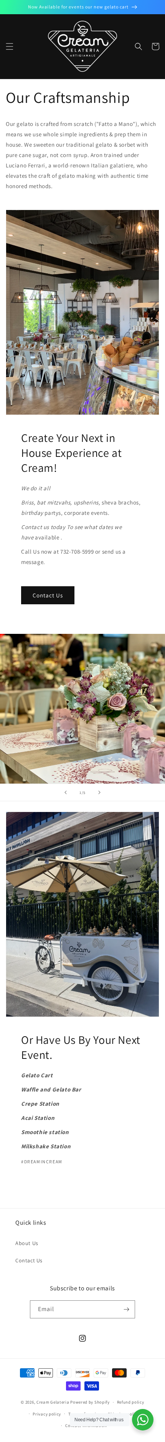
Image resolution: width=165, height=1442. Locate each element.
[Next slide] (99, 792)
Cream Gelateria (52, 1402)
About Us (26, 1243)
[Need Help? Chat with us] (142, 1419)
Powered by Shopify (90, 1402)
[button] (9, 46)
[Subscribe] (126, 1309)
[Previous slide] (65, 792)
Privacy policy (47, 1414)
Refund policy (130, 1402)
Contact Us (48, 595)
